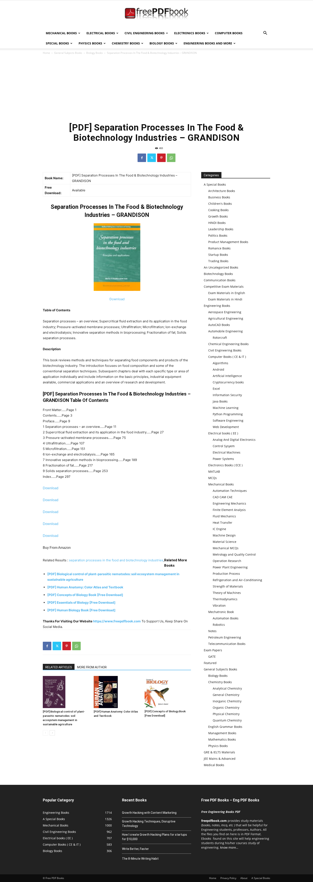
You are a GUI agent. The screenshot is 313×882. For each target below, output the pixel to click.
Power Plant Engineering (230, 567)
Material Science (224, 542)
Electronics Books (189, 33)
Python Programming (228, 414)
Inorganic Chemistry (227, 701)
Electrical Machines (226, 452)
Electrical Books (100, 33)
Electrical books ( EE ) (223, 433)
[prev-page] (45, 732)
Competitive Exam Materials (224, 287)
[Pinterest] (161, 158)
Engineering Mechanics (229, 503)
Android (218, 369)
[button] (265, 33)
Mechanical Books (61, 33)
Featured (210, 663)
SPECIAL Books (57, 43)
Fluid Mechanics (224, 516)
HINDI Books (217, 223)
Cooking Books (218, 210)
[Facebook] (142, 158)
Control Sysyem (224, 446)
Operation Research (227, 561)
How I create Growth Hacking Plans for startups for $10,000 (154, 837)
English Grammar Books (225, 727)
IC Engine (219, 529)
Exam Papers (213, 650)
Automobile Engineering (225, 331)
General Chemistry (226, 695)
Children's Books (220, 204)
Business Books (219, 197)
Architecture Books (221, 191)
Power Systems (223, 459)
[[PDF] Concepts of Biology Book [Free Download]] (168, 692)
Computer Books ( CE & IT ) (227, 357)
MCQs (212, 478)
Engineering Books (217, 306)
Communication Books (219, 280)
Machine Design (224, 535)
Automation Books (225, 618)
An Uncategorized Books (221, 267)
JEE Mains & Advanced (219, 759)
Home (46, 53)
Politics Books (217, 235)
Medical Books (214, 765)
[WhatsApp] (171, 158)
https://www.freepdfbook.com (117, 621)
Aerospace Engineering (224, 312)
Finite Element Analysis (229, 510)
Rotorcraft (220, 338)
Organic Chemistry (226, 708)
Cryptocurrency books (228, 382)
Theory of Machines (227, 593)
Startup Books (218, 255)
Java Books (220, 401)
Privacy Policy (228, 878)
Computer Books (229, 33)
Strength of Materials (228, 586)
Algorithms (220, 363)
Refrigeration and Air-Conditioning (237, 580)
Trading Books (218, 261)
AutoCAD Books (219, 325)
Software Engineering (228, 420)
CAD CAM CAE (223, 497)
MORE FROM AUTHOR (92, 667)
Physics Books (90, 43)
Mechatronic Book (221, 612)
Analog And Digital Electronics (234, 440)
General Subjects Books (68, 53)
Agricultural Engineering (225, 318)
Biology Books (161, 43)
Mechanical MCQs (225, 548)
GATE (212, 656)
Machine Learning (225, 408)
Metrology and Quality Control (234, 554)
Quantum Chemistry (227, 720)
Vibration (219, 605)
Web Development (226, 427)
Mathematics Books (222, 739)
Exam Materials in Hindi (225, 299)
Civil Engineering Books (145, 33)
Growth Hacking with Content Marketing (149, 812)
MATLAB (214, 471)
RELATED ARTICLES (58, 667)
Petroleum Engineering (224, 637)
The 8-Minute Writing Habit (140, 858)
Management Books (222, 733)
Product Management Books (228, 242)
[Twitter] (151, 158)
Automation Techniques (230, 491)
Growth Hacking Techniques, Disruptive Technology (148, 824)
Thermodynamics (225, 599)
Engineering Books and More (208, 43)
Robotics (219, 625)
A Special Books (215, 184)
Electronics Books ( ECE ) (225, 465)
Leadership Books (220, 229)
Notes (212, 631)
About (243, 878)
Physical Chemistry (226, 714)
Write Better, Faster (135, 849)
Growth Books (218, 216)
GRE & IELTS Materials (219, 752)
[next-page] (52, 732)
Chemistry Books (126, 43)
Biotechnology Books (218, 274)
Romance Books (219, 248)
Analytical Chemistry (227, 688)
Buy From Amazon (57, 547)
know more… (229, 847)
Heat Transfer (222, 523)
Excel (216, 389)
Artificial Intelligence (227, 376)
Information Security (227, 395)
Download (117, 299)
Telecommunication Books (227, 644)
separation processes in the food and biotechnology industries (116, 560)
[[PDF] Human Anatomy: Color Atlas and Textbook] (117, 692)
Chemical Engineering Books (228, 344)
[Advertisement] (156, 87)
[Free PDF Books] (156, 14)
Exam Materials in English (226, 293)
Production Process (226, 574)
